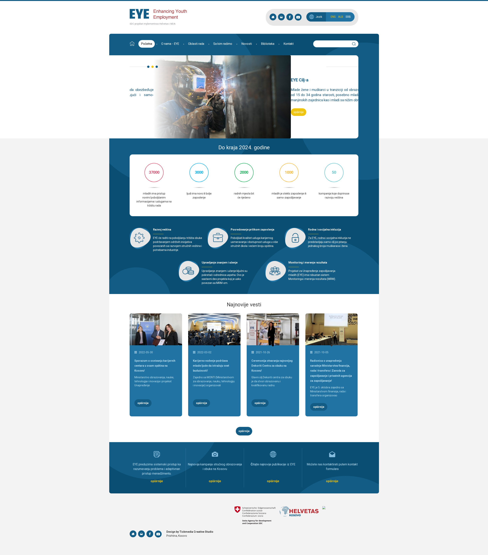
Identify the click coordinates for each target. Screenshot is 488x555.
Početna (146, 44)
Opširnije (137, 112)
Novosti (246, 44)
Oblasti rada (196, 44)
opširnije (244, 431)
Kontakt (288, 44)
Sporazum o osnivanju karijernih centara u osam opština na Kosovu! (154, 365)
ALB (340, 16)
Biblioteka (267, 44)
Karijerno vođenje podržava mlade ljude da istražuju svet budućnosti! (211, 365)
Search (356, 43)
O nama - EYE (170, 44)
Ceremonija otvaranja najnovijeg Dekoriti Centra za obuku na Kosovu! (272, 365)
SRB (348, 16)
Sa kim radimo (222, 44)
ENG (333, 16)
